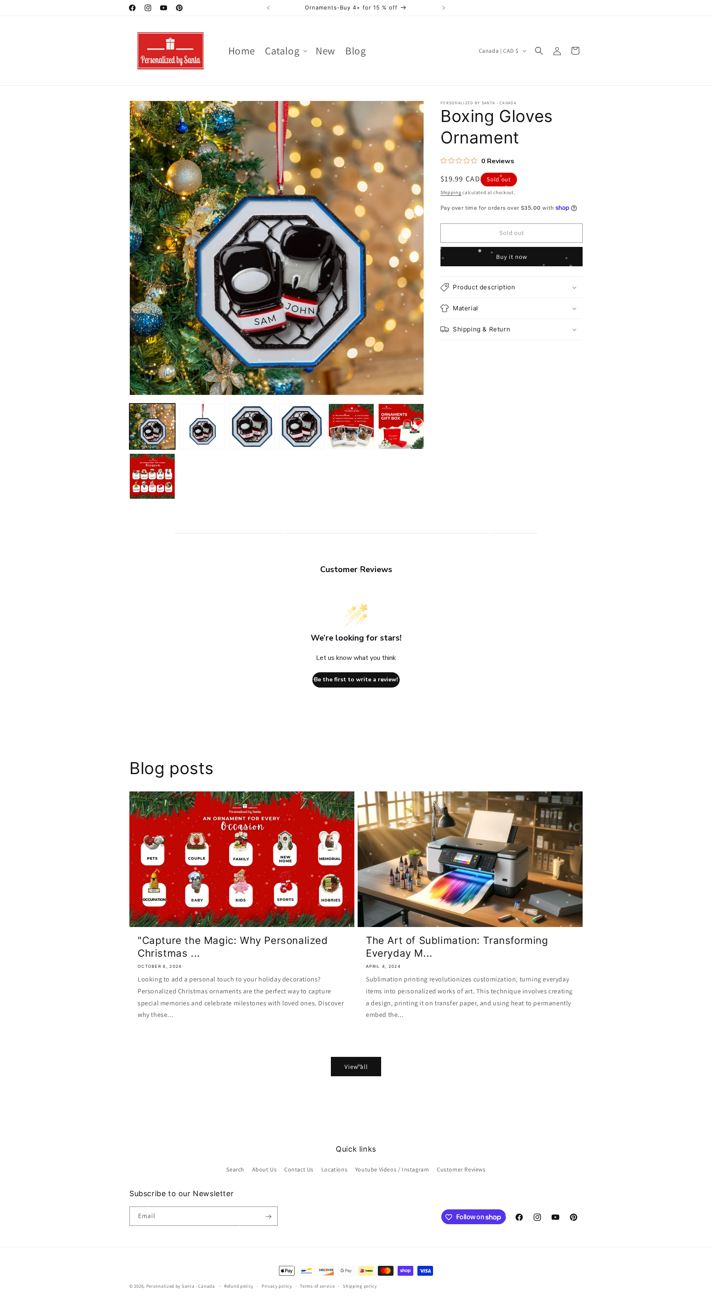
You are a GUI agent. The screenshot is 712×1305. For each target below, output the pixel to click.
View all (356, 1066)
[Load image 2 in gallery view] (202, 426)
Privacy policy (277, 1286)
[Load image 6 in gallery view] (401, 426)
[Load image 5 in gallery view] (351, 426)
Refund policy (238, 1286)
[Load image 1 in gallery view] (152, 426)
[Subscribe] (268, 1216)
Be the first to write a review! (356, 679)
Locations (334, 1169)
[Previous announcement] (268, 8)
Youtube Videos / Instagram (392, 1169)
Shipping (450, 192)
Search (235, 1169)
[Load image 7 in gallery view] (152, 476)
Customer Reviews (461, 1169)
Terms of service (317, 1286)
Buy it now (511, 257)
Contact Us (299, 1169)
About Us (264, 1169)
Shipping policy (360, 1286)
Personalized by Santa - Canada (180, 1286)
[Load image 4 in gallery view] (302, 426)
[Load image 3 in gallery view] (252, 426)
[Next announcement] (444, 8)
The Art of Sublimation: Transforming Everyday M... (457, 946)
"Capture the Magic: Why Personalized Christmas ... (233, 946)
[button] (285, 51)
